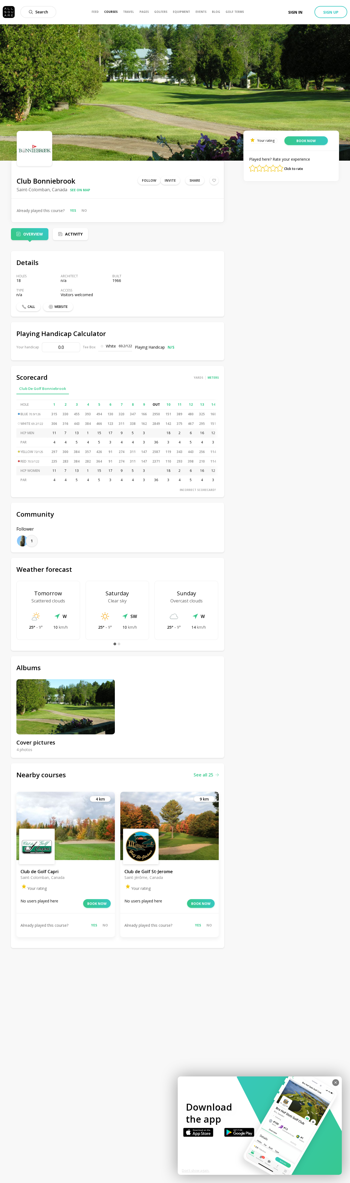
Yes (73, 210)
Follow (149, 180)
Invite (170, 180)
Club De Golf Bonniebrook (42, 388)
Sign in (295, 12)
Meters (213, 377)
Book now (97, 903)
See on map (80, 190)
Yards (198, 377)
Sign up (331, 12)
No (84, 210)
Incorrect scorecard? (198, 490)
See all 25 (203, 775)
